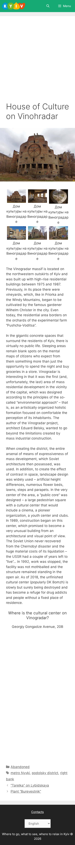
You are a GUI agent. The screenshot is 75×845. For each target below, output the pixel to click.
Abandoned (20, 767)
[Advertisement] (37, 62)
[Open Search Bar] (48, 6)
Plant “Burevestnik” (26, 791)
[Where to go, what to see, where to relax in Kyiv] (13, 6)
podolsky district (45, 773)
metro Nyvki (20, 773)
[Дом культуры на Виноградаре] (16, 200)
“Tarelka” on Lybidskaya (30, 785)
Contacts (37, 812)
